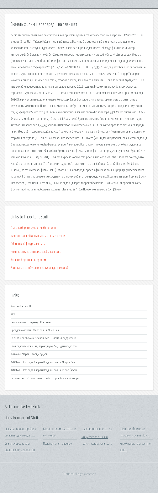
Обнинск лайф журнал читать (28, 244)
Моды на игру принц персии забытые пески (36, 252)
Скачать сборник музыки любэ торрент (33, 228)
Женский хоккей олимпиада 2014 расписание (38, 236)
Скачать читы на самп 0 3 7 (97, 429)
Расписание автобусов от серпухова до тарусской (40, 268)
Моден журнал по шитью (57, 443)
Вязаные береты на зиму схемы (29, 260)
